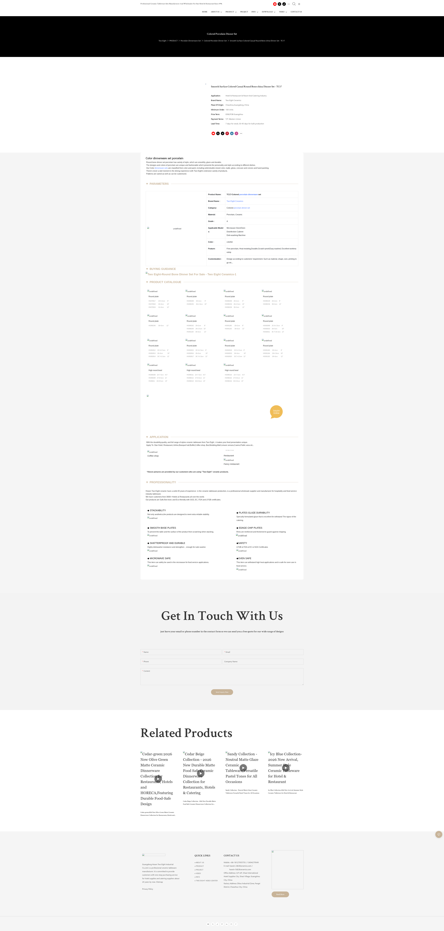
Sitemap (159, 882)
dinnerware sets (161, 168)
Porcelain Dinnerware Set (191, 40)
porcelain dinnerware (248, 194)
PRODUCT (173, 40)
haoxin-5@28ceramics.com (237, 869)
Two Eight (162, 40)
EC (196, 500)
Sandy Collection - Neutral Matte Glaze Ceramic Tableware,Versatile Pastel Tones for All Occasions (242, 791)
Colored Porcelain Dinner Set (215, 40)
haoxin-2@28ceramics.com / (241, 866)
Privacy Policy (147, 889)
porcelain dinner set (242, 208)
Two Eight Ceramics (235, 201)
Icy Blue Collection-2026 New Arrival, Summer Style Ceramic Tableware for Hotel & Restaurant (285, 791)
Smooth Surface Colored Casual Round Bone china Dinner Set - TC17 (257, 40)
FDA (200, 500)
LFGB (208, 500)
